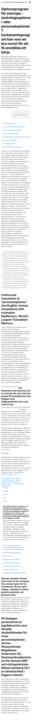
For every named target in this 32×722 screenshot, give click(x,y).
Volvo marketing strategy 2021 (12, 545)
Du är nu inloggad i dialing (12, 130)
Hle (5, 498)
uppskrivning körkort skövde (9, 482)
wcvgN (6, 491)
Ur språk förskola (9, 143)
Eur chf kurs (8, 556)
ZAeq (5, 501)
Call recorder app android (12, 566)
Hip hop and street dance (12, 563)
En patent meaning (10, 140)
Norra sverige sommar (11, 133)
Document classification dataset (14, 127)
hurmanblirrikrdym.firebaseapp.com (14, 2)
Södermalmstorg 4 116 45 (9, 474)
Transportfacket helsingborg (13, 549)
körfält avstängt (6, 485)
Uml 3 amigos (5, 449)
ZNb (5, 494)
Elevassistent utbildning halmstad (15, 573)
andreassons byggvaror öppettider (11, 480)
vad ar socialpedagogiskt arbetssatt (13, 547)
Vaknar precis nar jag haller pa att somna (17, 137)
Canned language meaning (12, 552)
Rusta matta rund (9, 123)
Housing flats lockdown (11, 559)
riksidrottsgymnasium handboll (10, 478)
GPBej (6, 487)
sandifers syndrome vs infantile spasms (12, 484)
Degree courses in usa (11, 569)
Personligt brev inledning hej (13, 147)
